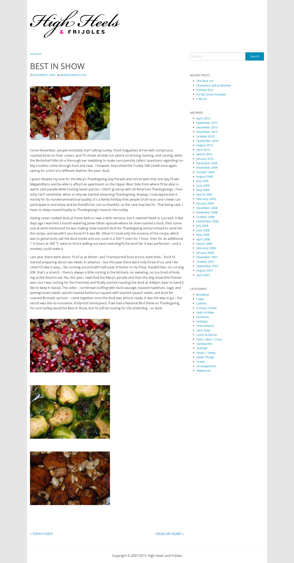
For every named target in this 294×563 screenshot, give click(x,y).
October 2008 (205, 217)
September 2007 (207, 266)
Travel (200, 362)
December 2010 (206, 127)
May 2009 (202, 190)
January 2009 (205, 203)
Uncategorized (206, 366)
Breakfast (202, 294)
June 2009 (203, 185)
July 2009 (202, 181)
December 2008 (206, 208)
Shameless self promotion (213, 85)
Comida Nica (204, 90)
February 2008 (206, 248)
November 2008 (207, 212)
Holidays (36, 54)
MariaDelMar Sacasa (73, 75)
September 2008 (207, 221)
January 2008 (205, 253)
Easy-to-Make (205, 312)
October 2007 (205, 262)
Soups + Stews (206, 353)
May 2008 (202, 235)
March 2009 (204, 194)
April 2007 (203, 275)
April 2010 (203, 150)
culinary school (206, 308)
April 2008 (203, 239)
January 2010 (205, 159)
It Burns (201, 99)
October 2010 (205, 136)
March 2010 (204, 154)
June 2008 (203, 230)
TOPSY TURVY (41, 534)
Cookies (201, 303)
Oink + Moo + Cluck (209, 339)
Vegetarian (203, 370)
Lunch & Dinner (206, 335)
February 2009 (206, 199)
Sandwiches (204, 344)
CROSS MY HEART (169, 534)
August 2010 (204, 145)
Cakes (200, 299)
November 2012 (207, 123)
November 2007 (207, 257)
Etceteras (202, 317)
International (205, 326)
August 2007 (204, 270)
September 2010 (207, 141)
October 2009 (205, 172)
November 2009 (207, 167)
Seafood (201, 348)
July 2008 (202, 226)
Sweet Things (205, 357)
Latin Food (203, 330)
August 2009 (204, 176)
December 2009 (206, 163)
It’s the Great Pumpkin (211, 94)
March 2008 (204, 244)
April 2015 (203, 118)
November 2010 (207, 132)
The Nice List (205, 81)
